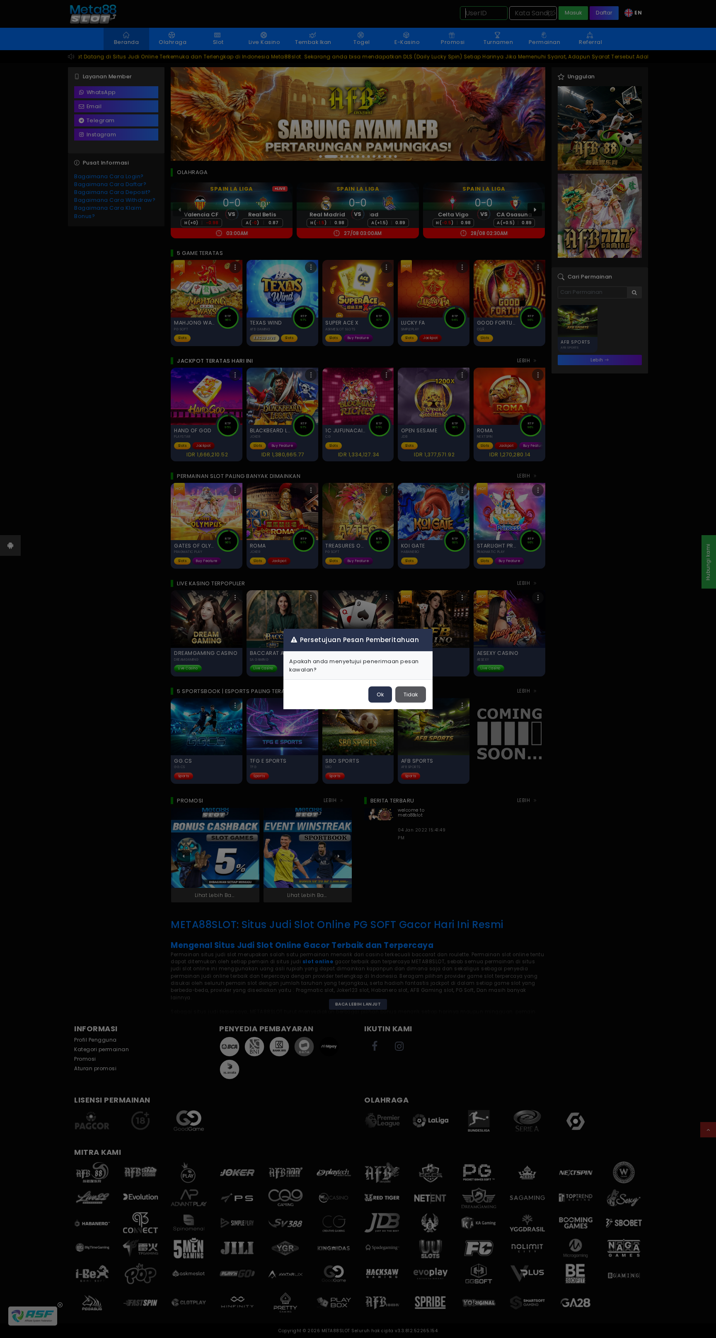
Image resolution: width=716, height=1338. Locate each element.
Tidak (411, 694)
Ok (380, 694)
